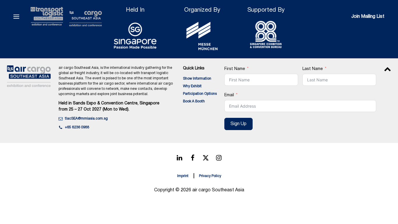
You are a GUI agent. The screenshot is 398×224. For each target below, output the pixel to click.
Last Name (312, 69)
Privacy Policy (210, 176)
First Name (234, 69)
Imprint (183, 176)
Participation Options (200, 93)
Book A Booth (194, 101)
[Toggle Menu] (16, 17)
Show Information (197, 78)
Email (229, 95)
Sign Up (238, 124)
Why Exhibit (192, 86)
